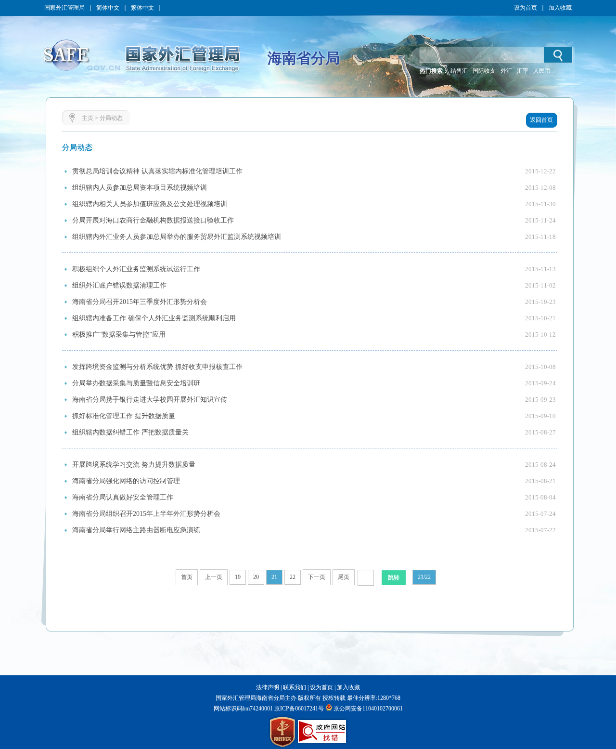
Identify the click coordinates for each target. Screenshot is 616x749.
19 (238, 577)
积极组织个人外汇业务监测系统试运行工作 (136, 269)
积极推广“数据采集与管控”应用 (119, 334)
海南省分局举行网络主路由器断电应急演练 (136, 530)
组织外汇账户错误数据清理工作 (119, 285)
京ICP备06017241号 (298, 708)
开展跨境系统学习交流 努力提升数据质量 (133, 464)
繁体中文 (142, 7)
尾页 (343, 577)
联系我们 (294, 687)
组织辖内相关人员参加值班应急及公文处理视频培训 (149, 204)
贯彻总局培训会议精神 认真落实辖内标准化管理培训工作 (157, 171)
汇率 (522, 70)
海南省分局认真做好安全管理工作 (122, 497)
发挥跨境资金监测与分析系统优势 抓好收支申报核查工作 (157, 366)
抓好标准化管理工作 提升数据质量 (123, 416)
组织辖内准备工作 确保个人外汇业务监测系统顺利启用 (154, 318)
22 (292, 577)
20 (256, 577)
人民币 (542, 70)
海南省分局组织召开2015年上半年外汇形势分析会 (146, 513)
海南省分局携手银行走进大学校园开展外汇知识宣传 (149, 399)
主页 (87, 118)
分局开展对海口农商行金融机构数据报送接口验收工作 (153, 220)
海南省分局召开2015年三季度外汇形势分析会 (139, 301)
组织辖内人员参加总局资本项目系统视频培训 (139, 187)
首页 (186, 577)
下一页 (316, 577)
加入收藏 (560, 7)
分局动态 (111, 118)
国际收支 (484, 70)
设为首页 (525, 7)
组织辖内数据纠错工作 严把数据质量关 (130, 432)
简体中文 (107, 7)
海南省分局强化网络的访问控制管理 (126, 481)
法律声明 (267, 687)
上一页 (213, 577)
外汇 (506, 70)
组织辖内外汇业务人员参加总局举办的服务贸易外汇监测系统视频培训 (176, 236)
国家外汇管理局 (64, 7)
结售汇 (459, 70)
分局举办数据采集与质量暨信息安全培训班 (136, 383)
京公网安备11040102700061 (368, 708)
